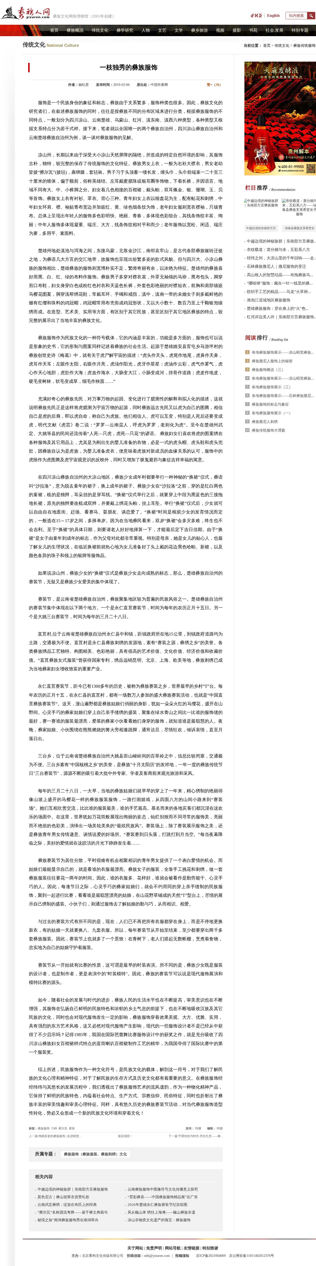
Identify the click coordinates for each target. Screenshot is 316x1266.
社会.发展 (274, 30)
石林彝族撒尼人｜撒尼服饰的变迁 (276, 266)
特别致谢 (210, 1248)
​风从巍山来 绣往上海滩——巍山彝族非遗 (161, 1212)
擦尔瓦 (63, 1128)
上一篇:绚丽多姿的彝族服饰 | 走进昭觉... (55, 1136)
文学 (179, 30)
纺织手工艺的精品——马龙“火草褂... (279, 292)
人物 (145, 30)
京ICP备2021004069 (211, 1256)
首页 (54, 30)
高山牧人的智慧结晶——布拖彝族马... (280, 275)
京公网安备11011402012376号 (251, 1256)
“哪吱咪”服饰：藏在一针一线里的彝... (280, 283)
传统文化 (100, 30)
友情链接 (191, 1248)
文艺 (162, 30)
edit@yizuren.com (157, 1256)
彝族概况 (75, 30)
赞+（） (215, 85)
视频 (220, 30)
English (273, 15)
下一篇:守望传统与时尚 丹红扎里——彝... (196, 1136)
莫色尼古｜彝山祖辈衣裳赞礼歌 (63, 1197)
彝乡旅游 (199, 30)
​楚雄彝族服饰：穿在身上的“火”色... (278, 308)
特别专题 (300, 30)
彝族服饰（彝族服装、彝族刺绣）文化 (95, 1154)
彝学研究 (125, 30)
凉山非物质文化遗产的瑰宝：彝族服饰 (159, 1220)
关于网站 (135, 1248)
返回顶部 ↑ (125, 1136)
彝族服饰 (44, 1128)
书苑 (253, 30)
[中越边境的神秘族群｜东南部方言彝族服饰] (260, 212)
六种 (54, 1128)
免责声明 (154, 1248)
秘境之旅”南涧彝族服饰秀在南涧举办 (68, 1220)
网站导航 (173, 1248)
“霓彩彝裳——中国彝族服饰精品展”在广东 (163, 1197)
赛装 (72, 1128)
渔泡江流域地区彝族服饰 (268, 300)
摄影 (237, 30)
